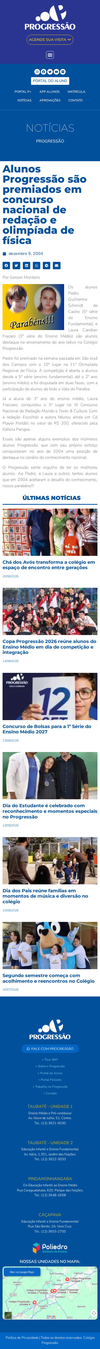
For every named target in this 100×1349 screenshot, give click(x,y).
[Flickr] (63, 72)
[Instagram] (37, 72)
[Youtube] (56, 72)
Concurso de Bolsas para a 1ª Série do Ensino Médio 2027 (47, 729)
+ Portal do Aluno (50, 1073)
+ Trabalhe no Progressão (50, 1087)
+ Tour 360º (50, 1060)
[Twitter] (50, 72)
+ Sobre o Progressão (50, 1066)
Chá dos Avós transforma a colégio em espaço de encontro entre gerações (49, 565)
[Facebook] (43, 72)
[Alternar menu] (50, 55)
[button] (6, 265)
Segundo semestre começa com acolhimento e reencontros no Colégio (49, 978)
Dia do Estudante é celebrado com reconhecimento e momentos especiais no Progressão (50, 811)
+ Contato (50, 1093)
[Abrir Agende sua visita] (69, 39)
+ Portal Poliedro (50, 1080)
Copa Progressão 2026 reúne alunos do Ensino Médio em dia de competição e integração (49, 647)
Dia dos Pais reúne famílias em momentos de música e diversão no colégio (45, 896)
